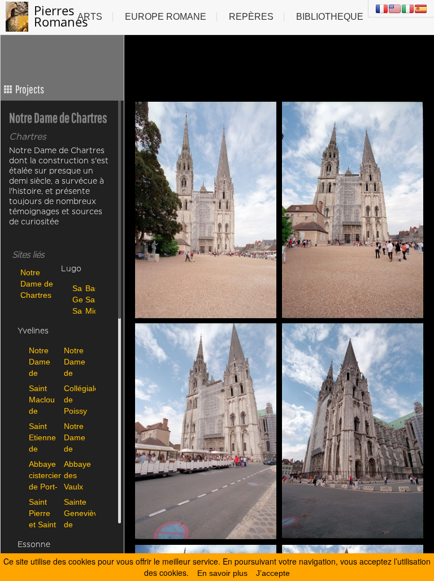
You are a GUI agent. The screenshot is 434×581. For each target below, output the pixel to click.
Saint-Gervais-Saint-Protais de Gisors (76, 299)
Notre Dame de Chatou (77, 361)
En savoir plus (222, 573)
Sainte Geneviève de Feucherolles (78, 512)
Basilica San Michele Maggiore (89, 299)
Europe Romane (165, 16)
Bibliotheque (329, 16)
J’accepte (273, 573)
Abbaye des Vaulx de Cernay (77, 475)
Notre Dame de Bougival (43, 361)
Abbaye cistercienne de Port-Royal (43, 475)
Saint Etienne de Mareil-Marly (42, 437)
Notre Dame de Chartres (36, 283)
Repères (251, 16)
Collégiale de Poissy (78, 399)
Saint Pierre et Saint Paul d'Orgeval (43, 512)
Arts (89, 16)
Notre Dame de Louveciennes (78, 437)
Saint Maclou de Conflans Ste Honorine (43, 399)
